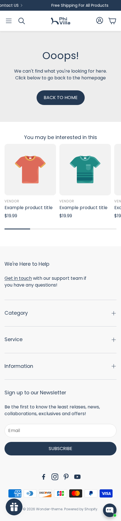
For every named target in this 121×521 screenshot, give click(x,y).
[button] (9, 21)
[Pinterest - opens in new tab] (66, 476)
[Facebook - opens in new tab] (43, 476)
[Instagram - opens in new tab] (54, 476)
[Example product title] (30, 169)
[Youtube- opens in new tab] (77, 476)
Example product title (29, 207)
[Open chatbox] (109, 510)
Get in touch (18, 278)
